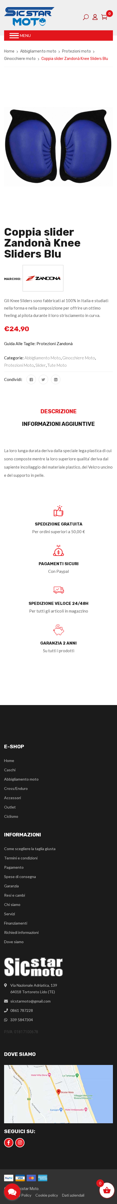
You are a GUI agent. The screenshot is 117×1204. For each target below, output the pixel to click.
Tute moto (57, 365)
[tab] (58, 412)
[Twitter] (43, 379)
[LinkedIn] (55, 379)
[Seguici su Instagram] (19, 1142)
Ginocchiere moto (20, 58)
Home (9, 51)
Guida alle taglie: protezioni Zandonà (38, 343)
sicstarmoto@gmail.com (30, 1001)
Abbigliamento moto (38, 51)
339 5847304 (21, 1019)
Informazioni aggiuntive (58, 424)
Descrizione (59, 411)
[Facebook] (31, 379)
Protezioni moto (76, 51)
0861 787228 (21, 1010)
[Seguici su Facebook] (8, 1142)
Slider (40, 365)
